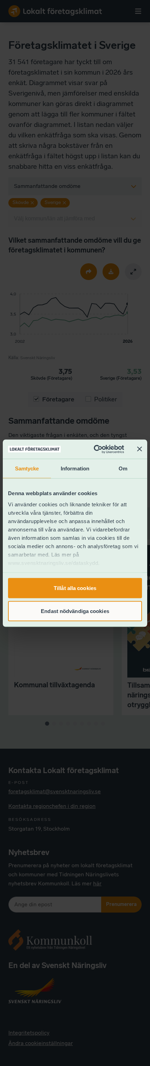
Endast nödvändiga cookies (75, 611)
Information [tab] (75, 468)
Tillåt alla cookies (75, 588)
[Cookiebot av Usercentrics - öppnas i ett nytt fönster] (94, 449)
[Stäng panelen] (139, 449)
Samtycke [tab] (27, 468)
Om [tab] (123, 468)
